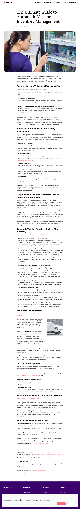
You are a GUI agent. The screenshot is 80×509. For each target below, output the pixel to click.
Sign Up (64, 2)
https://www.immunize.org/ (27, 473)
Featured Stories (65, 490)
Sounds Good (61, 503)
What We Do (37, 2)
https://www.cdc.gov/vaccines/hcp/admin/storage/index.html (52, 457)
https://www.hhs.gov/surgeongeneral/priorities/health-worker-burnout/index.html (48, 454)
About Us (57, 2)
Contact (63, 487)
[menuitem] (37, 2)
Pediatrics (44, 492)
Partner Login (72, 2)
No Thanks (71, 503)
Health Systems (45, 490)
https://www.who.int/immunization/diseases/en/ (37, 470)
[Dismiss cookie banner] (75, 496)
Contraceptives (26, 492)
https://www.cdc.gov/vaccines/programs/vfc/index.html (44, 452)
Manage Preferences (51, 503)
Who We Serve (47, 2)
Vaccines (25, 490)
